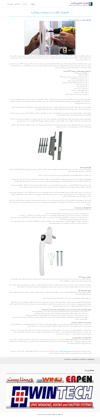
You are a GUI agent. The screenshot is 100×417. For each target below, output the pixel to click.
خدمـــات (25, 4)
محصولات (33, 4)
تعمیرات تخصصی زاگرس (79, 3)
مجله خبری (17, 4)
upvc (67, 339)
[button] (30, 4)
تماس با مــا (9, 4)
